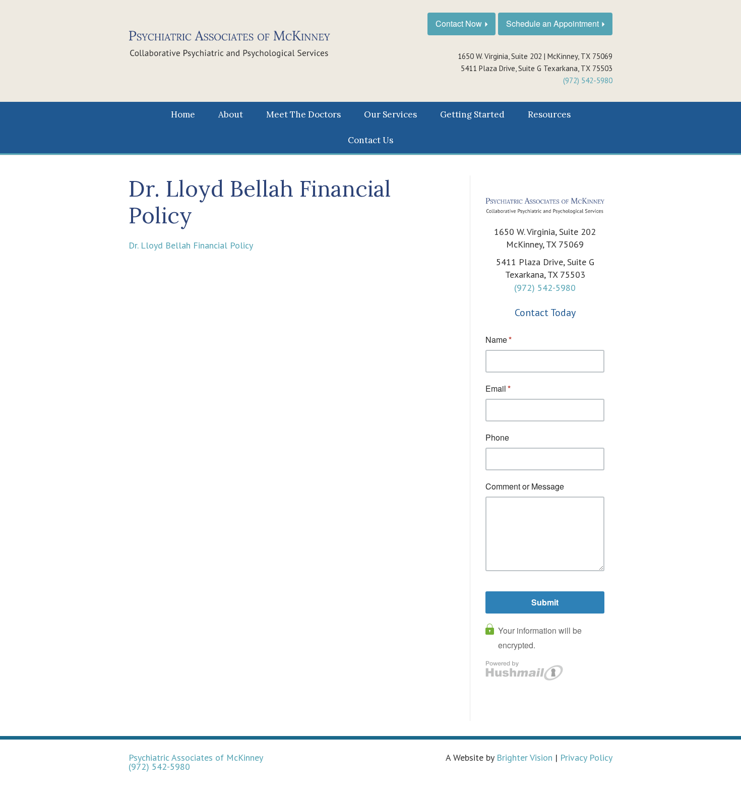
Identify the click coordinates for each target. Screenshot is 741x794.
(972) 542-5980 (587, 80)
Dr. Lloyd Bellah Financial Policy (191, 245)
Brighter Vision (524, 757)
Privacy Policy (586, 757)
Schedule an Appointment (552, 23)
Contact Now (459, 23)
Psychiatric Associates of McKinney (196, 757)
